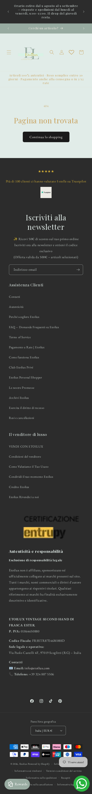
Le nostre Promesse (21, 388)
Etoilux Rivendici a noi (24, 497)
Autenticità (16, 307)
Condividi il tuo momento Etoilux (31, 477)
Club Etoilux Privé (21, 367)
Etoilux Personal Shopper (25, 377)
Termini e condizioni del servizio (64, 770)
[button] (9, 52)
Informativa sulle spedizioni (41, 777)
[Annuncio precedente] (8, 12)
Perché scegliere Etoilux (24, 317)
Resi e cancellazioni (21, 418)
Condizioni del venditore (25, 456)
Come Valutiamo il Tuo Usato (28, 467)
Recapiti (65, 777)
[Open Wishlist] (71, 52)
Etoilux (23, 763)
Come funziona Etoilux (24, 357)
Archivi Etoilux (19, 398)
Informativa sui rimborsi (28, 770)
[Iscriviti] (78, 269)
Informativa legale (67, 784)
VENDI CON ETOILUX (26, 446)
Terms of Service (20, 337)
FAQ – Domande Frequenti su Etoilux (34, 327)
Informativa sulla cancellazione (36, 784)
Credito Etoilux (19, 487)
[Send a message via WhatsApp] (81, 783)
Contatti (14, 297)
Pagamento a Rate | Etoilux (27, 347)
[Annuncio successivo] (84, 12)
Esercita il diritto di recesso (26, 408)
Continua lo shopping (46, 137)
